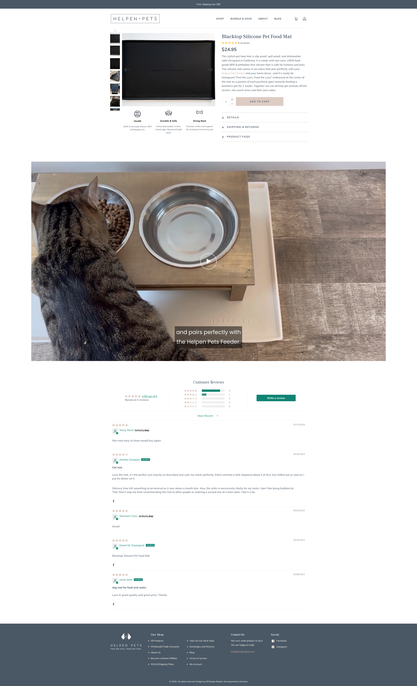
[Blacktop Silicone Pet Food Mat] (115, 38)
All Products (157, 640)
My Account (196, 664)
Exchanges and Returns (202, 646)
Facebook (281, 640)
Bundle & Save (241, 18)
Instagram (281, 646)
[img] (120, 425)
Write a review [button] (276, 398)
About (263, 18)
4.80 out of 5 (149, 396)
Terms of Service (198, 658)
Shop (220, 18)
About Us (156, 652)
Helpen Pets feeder (233, 73)
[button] (230, 42)
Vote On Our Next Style (202, 640)
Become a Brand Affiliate (164, 658)
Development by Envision (235, 681)
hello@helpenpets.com (243, 651)
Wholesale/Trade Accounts (165, 646)
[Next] (210, 70)
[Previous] (127, 70)
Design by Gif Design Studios (209, 681)
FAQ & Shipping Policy (162, 664)
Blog (277, 18)
